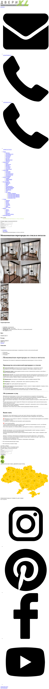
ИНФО (4, 208)
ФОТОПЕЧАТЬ (9, 186)
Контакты (8, 213)
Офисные (8, 161)
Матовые (8, 165)
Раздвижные (8, 155)
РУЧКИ (7, 180)
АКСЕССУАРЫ (6, 177)
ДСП (7, 191)
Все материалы (6, 181)
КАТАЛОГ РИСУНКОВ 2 (14, 195)
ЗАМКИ (7, 178)
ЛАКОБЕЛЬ (8, 189)
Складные (8, 157)
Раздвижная (8, 176)
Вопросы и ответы (10, 214)
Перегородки (6, 162)
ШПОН (7, 184)
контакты (3, 7)
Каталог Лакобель (12, 193)
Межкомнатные (9, 159)
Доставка (8, 203)
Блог (7, 211)
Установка (8, 204)
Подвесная (8, 171)
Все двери (5, 231)
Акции (7, 209)
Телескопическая (9, 174)
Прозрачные (8, 164)
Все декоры (8, 192)
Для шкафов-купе (9, 154)
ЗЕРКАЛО (8, 183)
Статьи (4, 199)
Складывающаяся (9, 173)
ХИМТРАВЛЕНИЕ (10, 187)
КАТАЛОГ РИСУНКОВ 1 (14, 194)
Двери (4, 151)
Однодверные (9, 169)
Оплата (7, 202)
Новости (7, 210)
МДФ (7, 185)
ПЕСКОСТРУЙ (9, 188)
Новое (7, 163)
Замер (7, 206)
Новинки (8, 152)
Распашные (8, 166)
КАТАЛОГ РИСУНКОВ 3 (14, 196)
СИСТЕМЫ (5, 170)
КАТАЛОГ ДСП (11, 198)
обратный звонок (7, 215)
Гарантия (8, 200)
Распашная (8, 156)
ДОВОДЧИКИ (9, 179)
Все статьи (8, 207)
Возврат (7, 201)
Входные (8, 158)
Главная (5, 230)
